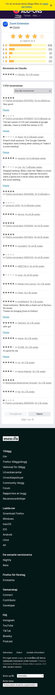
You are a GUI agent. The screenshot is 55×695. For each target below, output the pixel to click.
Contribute (9, 600)
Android (7, 534)
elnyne (21, 214)
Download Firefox (13, 513)
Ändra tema (8, 681)
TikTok (7, 630)
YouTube (8, 625)
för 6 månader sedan (44, 118)
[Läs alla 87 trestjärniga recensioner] (27, 53)
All (4, 545)
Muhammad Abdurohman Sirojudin (21, 383)
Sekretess (7, 652)
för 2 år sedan (43, 284)
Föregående (15, 413)
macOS (7, 524)
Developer (9, 605)
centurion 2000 (13, 205)
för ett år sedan (32, 214)
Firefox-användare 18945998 (20, 194)
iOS (5, 529)
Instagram (9, 620)
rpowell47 (22, 246)
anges (20, 658)
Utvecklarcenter (12, 472)
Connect (8, 594)
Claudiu (21, 74)
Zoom (16, 27)
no (19, 362)
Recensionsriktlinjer (14, 498)
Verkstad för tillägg (14, 467)
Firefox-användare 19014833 (19, 237)
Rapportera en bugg (14, 493)
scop (20, 275)
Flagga (6, 110)
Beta (5, 565)
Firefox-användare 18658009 (20, 403)
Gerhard (22, 323)
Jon (19, 167)
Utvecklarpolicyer (13, 477)
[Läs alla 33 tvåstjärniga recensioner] (27, 57)
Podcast (8, 641)
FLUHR (21, 347)
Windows (8, 518)
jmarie (20, 338)
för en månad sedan (44, 100)
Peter (20, 292)
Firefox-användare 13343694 (19, 225)
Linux (6, 539)
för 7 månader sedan (32, 167)
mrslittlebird (23, 301)
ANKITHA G (23, 266)
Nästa (39, 413)
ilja (19, 391)
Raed (20, 137)
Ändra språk (8, 676)
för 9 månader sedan (44, 194)
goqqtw (21, 158)
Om (5, 456)
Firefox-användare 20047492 (19, 100)
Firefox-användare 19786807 (19, 118)
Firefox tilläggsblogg (15, 461)
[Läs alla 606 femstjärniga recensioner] (27, 45)
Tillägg (18, 15)
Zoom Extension (19, 23)
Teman (27, 15)
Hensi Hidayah (24, 371)
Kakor (19, 652)
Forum (6, 488)
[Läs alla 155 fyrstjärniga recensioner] (27, 49)
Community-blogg (13, 482)
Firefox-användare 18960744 (19, 257)
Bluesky (7, 636)
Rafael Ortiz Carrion (27, 284)
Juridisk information (35, 652)
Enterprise (9, 580)
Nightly (7, 559)
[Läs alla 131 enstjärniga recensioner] (27, 61)
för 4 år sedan (32, 74)
